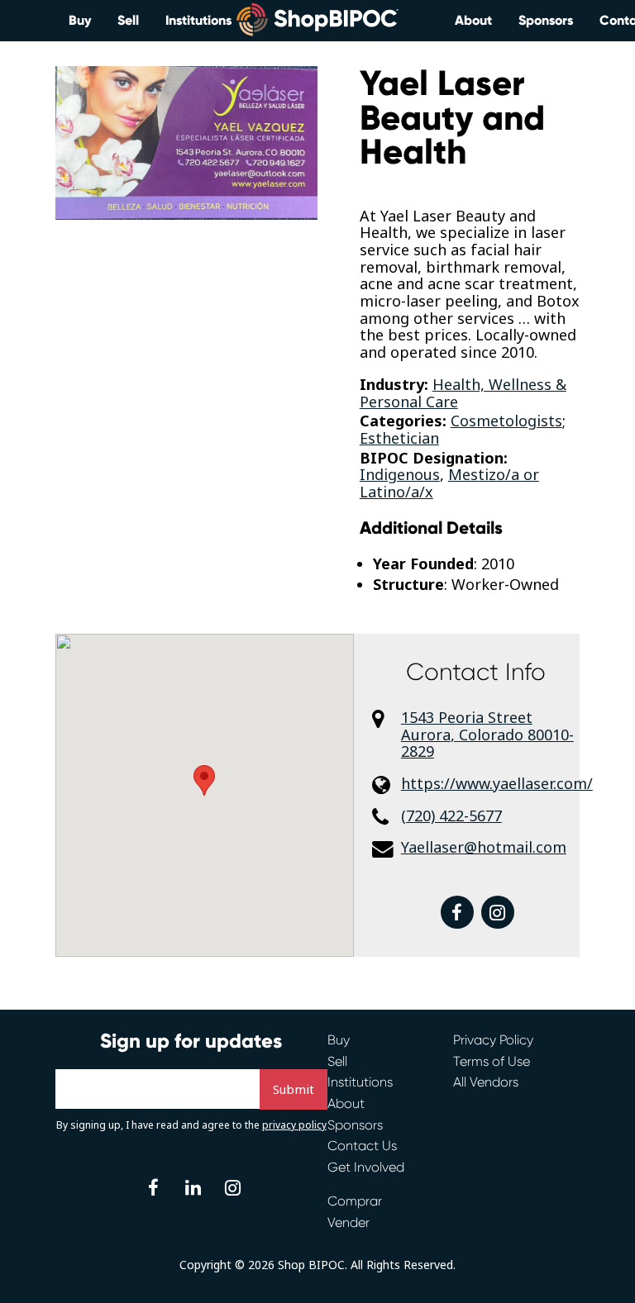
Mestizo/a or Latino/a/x (449, 483)
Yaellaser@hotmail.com (483, 847)
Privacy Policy (493, 1040)
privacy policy (294, 1125)
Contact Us (362, 1145)
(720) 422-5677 (451, 816)
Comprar (354, 1201)
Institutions (198, 20)
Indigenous (400, 474)
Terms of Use (491, 1061)
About (473, 20)
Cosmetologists (506, 420)
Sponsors (545, 20)
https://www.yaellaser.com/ (490, 783)
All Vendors (485, 1082)
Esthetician (399, 438)
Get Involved (365, 1167)
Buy (80, 20)
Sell (128, 20)
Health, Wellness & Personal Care (463, 392)
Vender (348, 1222)
